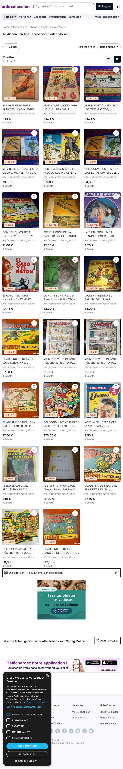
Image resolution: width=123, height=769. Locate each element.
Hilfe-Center (107, 705)
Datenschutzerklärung (52, 743)
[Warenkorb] (118, 6)
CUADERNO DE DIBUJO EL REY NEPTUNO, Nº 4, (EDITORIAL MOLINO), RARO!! (102, 487)
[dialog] (27, 719)
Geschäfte (40, 16)
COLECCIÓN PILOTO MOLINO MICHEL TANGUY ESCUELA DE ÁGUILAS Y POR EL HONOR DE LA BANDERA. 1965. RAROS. (102, 171)
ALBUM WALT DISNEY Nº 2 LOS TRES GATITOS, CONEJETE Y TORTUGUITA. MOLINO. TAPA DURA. (101, 107)
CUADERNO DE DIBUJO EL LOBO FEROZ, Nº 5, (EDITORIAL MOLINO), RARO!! (20, 361)
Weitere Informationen (36, 702)
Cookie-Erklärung (75, 743)
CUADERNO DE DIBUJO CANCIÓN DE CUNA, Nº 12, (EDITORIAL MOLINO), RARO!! (61, 551)
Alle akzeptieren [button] (27, 746)
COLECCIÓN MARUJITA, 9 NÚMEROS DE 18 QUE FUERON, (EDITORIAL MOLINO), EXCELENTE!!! (18, 551)
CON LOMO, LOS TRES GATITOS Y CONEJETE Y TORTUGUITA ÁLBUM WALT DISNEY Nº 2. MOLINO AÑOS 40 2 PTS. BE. (20, 234)
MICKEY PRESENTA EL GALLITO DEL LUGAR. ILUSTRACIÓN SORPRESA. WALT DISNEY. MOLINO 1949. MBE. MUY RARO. (102, 297)
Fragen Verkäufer (109, 711)
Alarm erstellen (109, 640)
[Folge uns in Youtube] (77, 730)
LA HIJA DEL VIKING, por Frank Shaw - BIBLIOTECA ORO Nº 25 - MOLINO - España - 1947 (59, 297)
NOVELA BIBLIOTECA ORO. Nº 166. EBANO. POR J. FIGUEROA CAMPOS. (100, 424)
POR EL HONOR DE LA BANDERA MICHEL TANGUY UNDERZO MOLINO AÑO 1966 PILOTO (60, 234)
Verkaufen (74, 16)
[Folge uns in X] (64, 730)
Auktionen (24, 16)
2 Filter (13, 46)
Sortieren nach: (87, 46)
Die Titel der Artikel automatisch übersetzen (36, 572)
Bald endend (108, 46)
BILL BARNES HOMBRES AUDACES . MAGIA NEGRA (18, 107)
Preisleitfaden (57, 16)
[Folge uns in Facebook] (57, 730)
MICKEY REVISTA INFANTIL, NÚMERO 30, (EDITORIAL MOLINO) (101, 361)
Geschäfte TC (79, 717)
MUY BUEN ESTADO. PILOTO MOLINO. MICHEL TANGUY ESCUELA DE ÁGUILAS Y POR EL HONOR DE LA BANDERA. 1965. (20, 171)
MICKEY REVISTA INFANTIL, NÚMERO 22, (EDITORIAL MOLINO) (60, 361)
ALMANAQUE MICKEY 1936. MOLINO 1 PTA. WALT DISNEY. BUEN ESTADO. (60, 107)
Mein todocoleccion (107, 16)
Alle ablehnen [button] (27, 754)
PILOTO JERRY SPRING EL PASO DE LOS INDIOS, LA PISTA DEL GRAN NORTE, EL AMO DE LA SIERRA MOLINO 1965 (60, 171)
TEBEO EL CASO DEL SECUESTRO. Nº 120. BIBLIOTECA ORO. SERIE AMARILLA (17, 487)
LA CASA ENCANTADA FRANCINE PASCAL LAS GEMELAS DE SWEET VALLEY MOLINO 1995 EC (100, 234)
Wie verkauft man (81, 711)
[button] (27, 707)
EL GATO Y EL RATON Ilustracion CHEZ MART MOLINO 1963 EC (16, 297)
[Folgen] (34, 70)
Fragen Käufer (107, 717)
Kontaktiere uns (108, 723)
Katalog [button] (9, 16)
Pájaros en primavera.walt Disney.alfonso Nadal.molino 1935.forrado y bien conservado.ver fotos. (60, 487)
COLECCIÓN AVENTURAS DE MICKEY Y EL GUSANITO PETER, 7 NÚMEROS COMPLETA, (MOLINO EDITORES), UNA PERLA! (61, 424)
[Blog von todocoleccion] (91, 730)
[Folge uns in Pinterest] (71, 730)
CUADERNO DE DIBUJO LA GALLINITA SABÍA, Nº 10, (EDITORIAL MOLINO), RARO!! (20, 424)
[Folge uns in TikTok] (84, 730)
